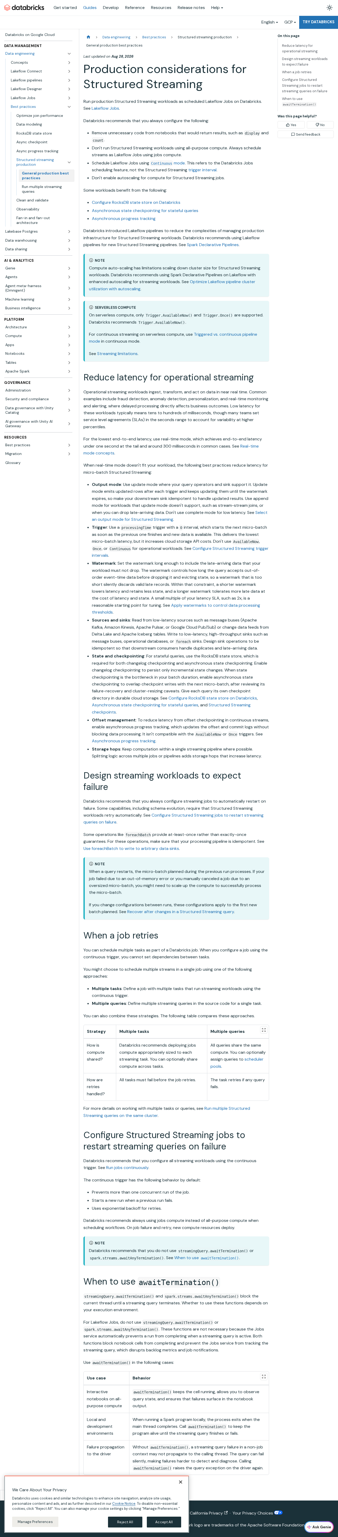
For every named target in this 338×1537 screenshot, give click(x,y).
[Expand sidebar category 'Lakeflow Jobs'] (69, 98)
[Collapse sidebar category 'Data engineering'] (69, 54)
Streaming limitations (117, 353)
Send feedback (308, 134)
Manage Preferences (35, 1521)
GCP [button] (288, 22)
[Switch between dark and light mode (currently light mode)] (329, 7)
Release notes (191, 7)
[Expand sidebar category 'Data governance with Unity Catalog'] (69, 410)
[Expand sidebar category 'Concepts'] (69, 63)
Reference (135, 7)
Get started (65, 7)
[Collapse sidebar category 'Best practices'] (69, 107)
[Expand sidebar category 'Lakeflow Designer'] (69, 89)
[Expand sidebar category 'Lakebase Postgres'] (69, 232)
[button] (43, 162)
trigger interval (202, 170)
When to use (206, 1257)
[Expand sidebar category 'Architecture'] (69, 327)
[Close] (180, 1482)
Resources (161, 7)
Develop (111, 7)
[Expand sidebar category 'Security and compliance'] (69, 399)
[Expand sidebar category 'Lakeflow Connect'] (69, 71)
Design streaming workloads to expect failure (305, 62)
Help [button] (215, 7)
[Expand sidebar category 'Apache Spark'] (69, 371)
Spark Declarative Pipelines (213, 244)
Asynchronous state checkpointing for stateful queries (145, 210)
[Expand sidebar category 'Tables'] (69, 363)
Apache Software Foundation (275, 1525)
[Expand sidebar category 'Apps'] (69, 345)
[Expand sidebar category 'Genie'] (69, 268)
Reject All (125, 1522)
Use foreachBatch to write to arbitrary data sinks (131, 848)
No (322, 125)
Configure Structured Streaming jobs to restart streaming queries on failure (304, 85)
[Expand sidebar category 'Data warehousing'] (69, 241)
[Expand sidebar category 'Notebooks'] (69, 354)
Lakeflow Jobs (105, 108)
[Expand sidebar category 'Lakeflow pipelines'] (69, 80)
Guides (90, 7)
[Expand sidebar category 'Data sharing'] (69, 249)
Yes (293, 125)
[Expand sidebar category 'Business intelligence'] (69, 308)
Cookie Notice (123, 1503)
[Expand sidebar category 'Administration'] (69, 390)
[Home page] (88, 37)
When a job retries (297, 72)
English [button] (268, 22)
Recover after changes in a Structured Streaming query (180, 911)
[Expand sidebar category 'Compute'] (69, 336)
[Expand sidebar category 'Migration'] (69, 454)
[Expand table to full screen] (263, 1030)
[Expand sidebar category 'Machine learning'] (69, 299)
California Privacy (206, 1513)
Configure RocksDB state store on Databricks (136, 202)
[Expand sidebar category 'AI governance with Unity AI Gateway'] (69, 424)
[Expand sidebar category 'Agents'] (69, 277)
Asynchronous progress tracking (124, 218)
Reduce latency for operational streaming (300, 48)
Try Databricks (319, 22)
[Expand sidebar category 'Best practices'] (69, 445)
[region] (96, 1504)
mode (168, 163)
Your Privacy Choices (253, 1513)
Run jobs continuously (127, 1167)
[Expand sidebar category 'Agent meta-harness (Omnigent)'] (69, 288)
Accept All (163, 1522)
